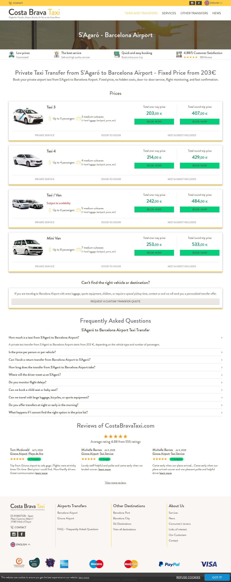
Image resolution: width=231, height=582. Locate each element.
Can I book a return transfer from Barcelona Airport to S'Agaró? (49, 360)
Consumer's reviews (180, 524)
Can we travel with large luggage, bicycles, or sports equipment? (49, 397)
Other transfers (194, 13)
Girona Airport (18, 453)
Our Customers (177, 535)
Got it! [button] (217, 577)
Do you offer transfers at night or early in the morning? (43, 405)
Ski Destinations (122, 524)
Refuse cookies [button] (188, 577)
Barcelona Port (121, 513)
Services (169, 13)
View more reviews (115, 482)
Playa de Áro (36, 453)
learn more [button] (84, 577)
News (216, 13)
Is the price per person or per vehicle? (32, 352)
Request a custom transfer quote (115, 301)
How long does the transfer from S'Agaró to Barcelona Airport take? (52, 367)
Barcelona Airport (67, 513)
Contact (173, 540)
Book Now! (154, 121)
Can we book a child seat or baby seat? (33, 390)
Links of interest (178, 529)
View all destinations (124, 529)
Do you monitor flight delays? (27, 382)
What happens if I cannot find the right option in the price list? (48, 412)
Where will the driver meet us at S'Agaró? (35, 375)
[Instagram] (192, 3)
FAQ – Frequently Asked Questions (77, 529)
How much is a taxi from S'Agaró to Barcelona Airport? (44, 337)
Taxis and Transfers (141, 13)
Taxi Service (106, 453)
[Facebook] (199, 3)
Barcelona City (121, 518)
